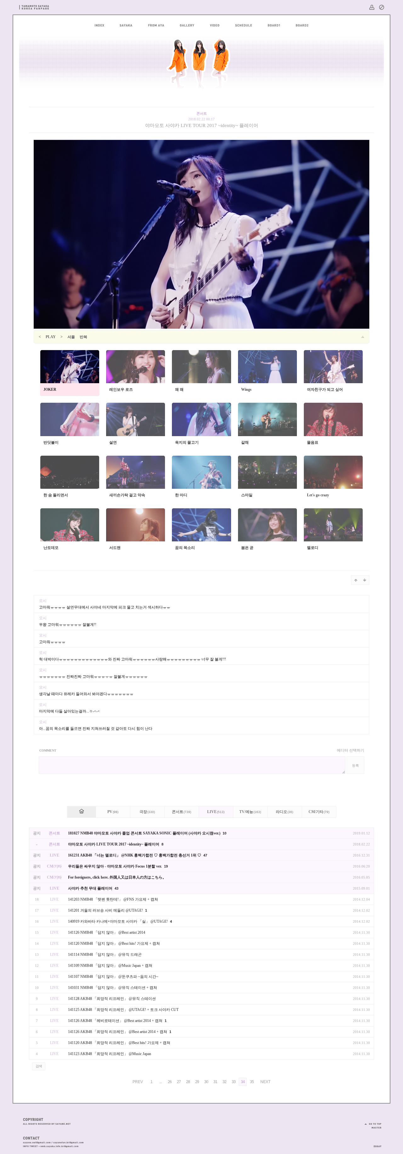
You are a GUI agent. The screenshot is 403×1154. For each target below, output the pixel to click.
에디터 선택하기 (350, 750)
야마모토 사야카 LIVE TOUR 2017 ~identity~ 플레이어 (201, 125)
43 (116, 888)
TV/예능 (250, 812)
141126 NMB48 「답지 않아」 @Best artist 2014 (106, 932)
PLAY (51, 337)
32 (224, 1082)
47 (205, 855)
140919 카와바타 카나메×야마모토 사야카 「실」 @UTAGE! (118, 921)
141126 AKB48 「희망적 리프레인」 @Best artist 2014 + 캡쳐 (118, 1032)
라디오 (284, 812)
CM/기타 (319, 812)
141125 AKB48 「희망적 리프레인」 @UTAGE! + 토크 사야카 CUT (123, 1009)
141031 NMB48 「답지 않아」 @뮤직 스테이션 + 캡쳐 (112, 987)
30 (206, 1082)
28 (188, 1082)
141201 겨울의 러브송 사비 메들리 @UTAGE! (106, 910)
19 (166, 866)
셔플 (71, 337)
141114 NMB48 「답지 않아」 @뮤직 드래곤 (105, 954)
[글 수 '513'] (81, 811)
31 (215, 1082)
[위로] (355, 580)
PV (112, 812)
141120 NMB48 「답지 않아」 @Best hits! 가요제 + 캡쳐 (114, 943)
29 (197, 1082)
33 (234, 1082)
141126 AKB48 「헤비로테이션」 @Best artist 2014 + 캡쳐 (115, 1020)
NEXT (265, 1082)
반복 (83, 337)
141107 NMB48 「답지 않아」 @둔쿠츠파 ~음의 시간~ (113, 976)
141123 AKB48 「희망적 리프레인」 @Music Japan (109, 1054)
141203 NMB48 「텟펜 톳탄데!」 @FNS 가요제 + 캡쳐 (113, 899)
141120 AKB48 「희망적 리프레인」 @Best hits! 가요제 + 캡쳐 (119, 1043)
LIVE (215, 812)
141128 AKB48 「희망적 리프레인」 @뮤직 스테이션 (112, 998)
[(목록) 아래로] (364, 580)
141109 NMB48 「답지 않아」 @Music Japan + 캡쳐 (110, 965)
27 (179, 1082)
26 (170, 1082)
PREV (138, 1082)
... (161, 1082)
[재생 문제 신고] (362, 337)
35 (252, 1082)
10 (224, 833)
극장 (147, 812)
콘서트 (181, 812)
